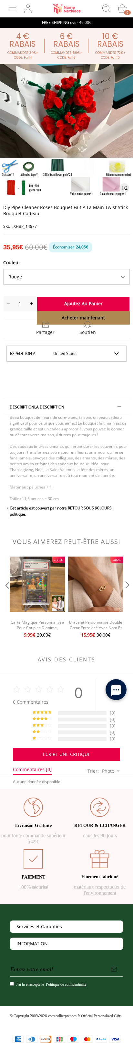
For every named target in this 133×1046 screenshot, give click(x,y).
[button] (6, 598)
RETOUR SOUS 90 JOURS (90, 508)
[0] (122, 9)
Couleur (11, 262)
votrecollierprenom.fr (64, 1016)
